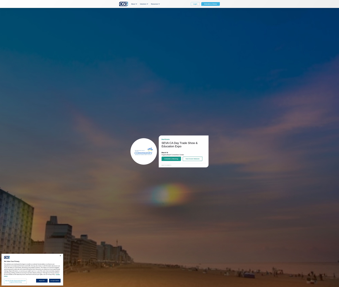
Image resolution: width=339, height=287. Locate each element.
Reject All (41, 280)
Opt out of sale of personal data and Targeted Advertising (15, 281)
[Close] (60, 256)
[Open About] (136, 4)
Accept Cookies (54, 280)
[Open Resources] (159, 4)
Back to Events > (167, 165)
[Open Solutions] (147, 4)
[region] (32, 270)
